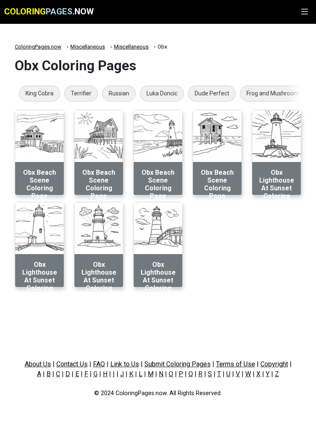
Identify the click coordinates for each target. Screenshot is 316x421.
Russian (119, 93)
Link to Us (124, 364)
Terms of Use (235, 364)
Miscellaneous (87, 47)
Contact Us (72, 364)
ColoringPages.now (38, 47)
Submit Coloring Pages (177, 364)
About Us (38, 364)
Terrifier (81, 93)
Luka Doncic (161, 93)
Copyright (274, 364)
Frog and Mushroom (272, 93)
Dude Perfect (212, 93)
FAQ (99, 364)
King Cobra (39, 93)
